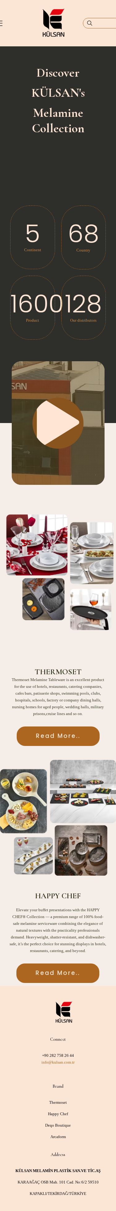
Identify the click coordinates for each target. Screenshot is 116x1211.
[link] (58, 572)
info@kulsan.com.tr (58, 1062)
